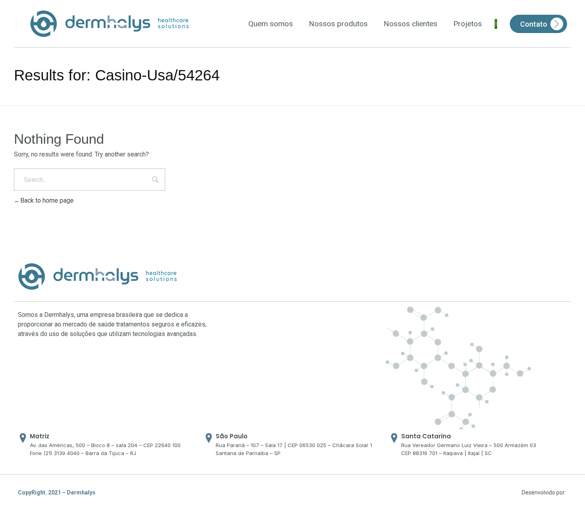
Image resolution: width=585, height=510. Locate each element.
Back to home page (47, 200)
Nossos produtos (338, 23)
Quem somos (270, 23)
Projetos (467, 23)
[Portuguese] (496, 24)
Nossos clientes (410, 23)
